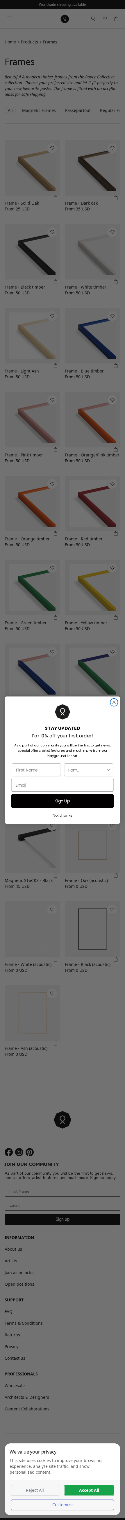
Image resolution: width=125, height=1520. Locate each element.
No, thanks (62, 815)
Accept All (89, 1490)
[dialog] (62, 1479)
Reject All (35, 1490)
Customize (62, 1504)
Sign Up (62, 801)
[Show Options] (108, 770)
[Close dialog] (114, 702)
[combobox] (87, 770)
